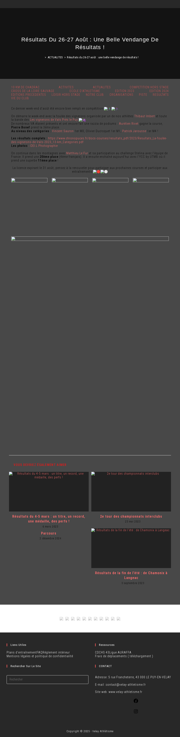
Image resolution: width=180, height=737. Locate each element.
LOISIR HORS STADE (66, 94)
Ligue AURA (117, 652)
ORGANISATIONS (121, 94)
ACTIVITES (66, 87)
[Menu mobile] (176, 5)
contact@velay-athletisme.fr (126, 684)
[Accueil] (42, 57)
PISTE (143, 94)
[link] (144, 116)
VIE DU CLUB (20, 98)
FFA (128, 652)
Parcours (48, 533)
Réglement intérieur (56, 652)
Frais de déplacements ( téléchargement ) (124, 656)
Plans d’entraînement (22, 652)
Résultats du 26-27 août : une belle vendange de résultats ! (103, 57)
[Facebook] (136, 702)
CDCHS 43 (102, 652)
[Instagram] (136, 713)
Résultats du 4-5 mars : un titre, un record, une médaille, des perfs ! (48, 518)
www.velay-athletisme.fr (125, 692)
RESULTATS (161, 94)
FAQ (40, 652)
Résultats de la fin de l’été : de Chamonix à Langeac (131, 575)
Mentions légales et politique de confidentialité (40, 656)
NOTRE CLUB (95, 94)
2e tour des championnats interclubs (131, 516)
